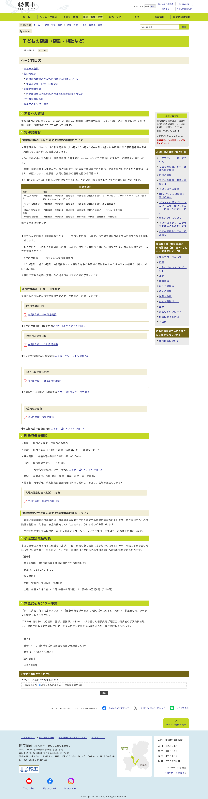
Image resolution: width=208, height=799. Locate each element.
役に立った (31, 685)
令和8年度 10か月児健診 (43, 344)
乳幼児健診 (30, 73)
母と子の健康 (166, 286)
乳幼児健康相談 (32, 89)
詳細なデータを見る (174, 773)
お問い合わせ (98, 738)
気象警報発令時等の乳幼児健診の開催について (52, 79)
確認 (104, 693)
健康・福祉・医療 (53, 25)
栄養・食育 (165, 296)
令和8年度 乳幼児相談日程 (44, 501)
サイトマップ (28, 738)
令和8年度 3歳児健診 (41, 417)
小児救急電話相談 (34, 99)
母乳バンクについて (170, 218)
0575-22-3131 (34, 753)
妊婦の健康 (165, 175)
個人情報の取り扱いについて (73, 738)
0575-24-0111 (171, 131)
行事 (161, 262)
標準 (147, 6)
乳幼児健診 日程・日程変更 (42, 84)
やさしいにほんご (184, 9)
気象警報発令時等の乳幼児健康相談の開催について (54, 94)
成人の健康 (165, 291)
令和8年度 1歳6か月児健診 (44, 381)
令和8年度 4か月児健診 (42, 314)
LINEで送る (183, 708)
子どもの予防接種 (169, 189)
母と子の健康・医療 (92, 25)
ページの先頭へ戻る (176, 725)
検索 (184, 27)
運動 (161, 276)
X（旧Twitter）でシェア (153, 708)
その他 (163, 322)
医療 (161, 306)
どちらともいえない (51, 685)
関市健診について (169, 341)
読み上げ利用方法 (165, 4)
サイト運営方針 (46, 738)
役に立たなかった (73, 685)
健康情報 (164, 281)
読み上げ (166, 9)
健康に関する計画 (169, 317)
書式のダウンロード (170, 312)
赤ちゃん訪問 (31, 68)
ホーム (37, 25)
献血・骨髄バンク (169, 301)
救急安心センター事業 (36, 104)
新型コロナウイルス (170, 257)
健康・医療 (72, 25)
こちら (70, 326)
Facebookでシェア (119, 708)
